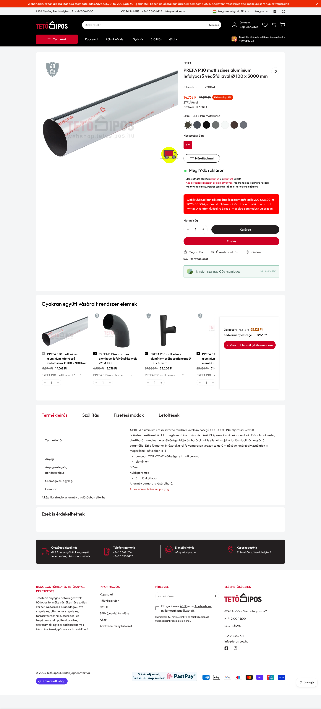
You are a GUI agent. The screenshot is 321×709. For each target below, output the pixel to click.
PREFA (187, 63)
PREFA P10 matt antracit (197, 125)
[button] (283, 25)
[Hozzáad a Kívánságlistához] (275, 71)
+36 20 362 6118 (130, 11)
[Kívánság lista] (265, 25)
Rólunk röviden (109, 601)
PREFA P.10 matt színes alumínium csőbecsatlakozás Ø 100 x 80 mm (170, 358)
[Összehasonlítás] (274, 25)
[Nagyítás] (170, 69)
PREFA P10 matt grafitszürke (243, 125)
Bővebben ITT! (156, 451)
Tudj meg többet (268, 270)
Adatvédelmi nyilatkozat (116, 626)
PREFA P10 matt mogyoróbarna (234, 125)
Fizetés (231, 241)
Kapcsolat (106, 594)
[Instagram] (283, 11)
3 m (188, 145)
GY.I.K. (104, 607)
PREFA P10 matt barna (188, 125)
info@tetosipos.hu (175, 11)
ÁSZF (103, 619)
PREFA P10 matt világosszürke (215, 125)
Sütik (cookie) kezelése (114, 613)
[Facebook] (274, 11)
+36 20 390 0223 (152, 11)
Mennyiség (191, 220)
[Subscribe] (215, 596)
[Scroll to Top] (313, 688)
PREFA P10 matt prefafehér (225, 125)
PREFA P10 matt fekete (206, 125)
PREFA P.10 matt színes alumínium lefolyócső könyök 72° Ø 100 (118, 358)
